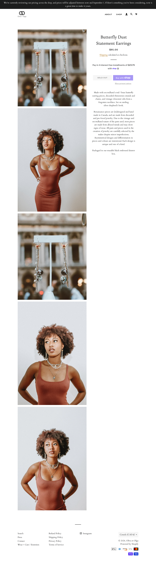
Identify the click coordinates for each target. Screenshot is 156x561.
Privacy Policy (55, 541)
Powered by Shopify (129, 544)
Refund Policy (55, 533)
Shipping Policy (56, 537)
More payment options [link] (123, 83)
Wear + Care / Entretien (28, 544)
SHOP (119, 14)
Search (20, 533)
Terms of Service (56, 544)
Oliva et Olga (132, 540)
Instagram (87, 533)
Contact (21, 541)
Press (20, 537)
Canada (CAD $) (127, 534)
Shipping (104, 54)
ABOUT (108, 14)
